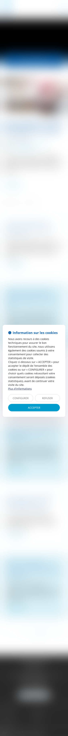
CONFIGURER (21, 398)
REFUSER (47, 398)
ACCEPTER (34, 407)
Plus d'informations (20, 388)
